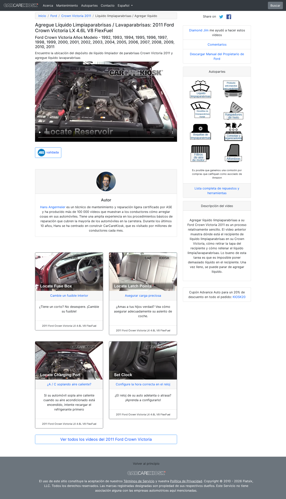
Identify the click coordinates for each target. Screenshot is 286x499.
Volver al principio (146, 463)
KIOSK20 (239, 297)
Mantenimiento (67, 5)
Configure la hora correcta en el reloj (143, 384)
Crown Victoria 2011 (76, 16)
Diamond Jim (199, 30)
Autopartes (89, 5)
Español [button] (124, 5)
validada (52, 152)
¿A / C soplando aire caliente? (69, 384)
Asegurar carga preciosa (143, 295)
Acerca (48, 5)
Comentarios (217, 44)
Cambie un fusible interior (69, 295)
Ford (53, 16)
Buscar (275, 5)
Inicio (42, 16)
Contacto (108, 5)
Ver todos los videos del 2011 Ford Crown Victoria (106, 439)
